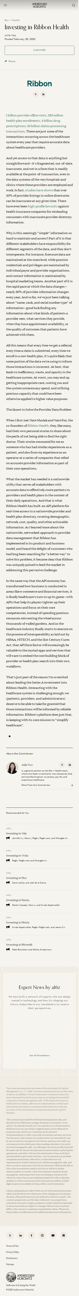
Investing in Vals (16, 833)
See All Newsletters (40, 1055)
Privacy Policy (12, 1252)
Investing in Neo (16, 878)
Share (11, 61)
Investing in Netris (17, 922)
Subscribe (39, 50)
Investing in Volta (17, 855)
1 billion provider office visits (26, 115)
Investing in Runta (17, 900)
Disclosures (12, 1258)
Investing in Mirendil (19, 944)
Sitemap (10, 1264)
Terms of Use (12, 1246)
